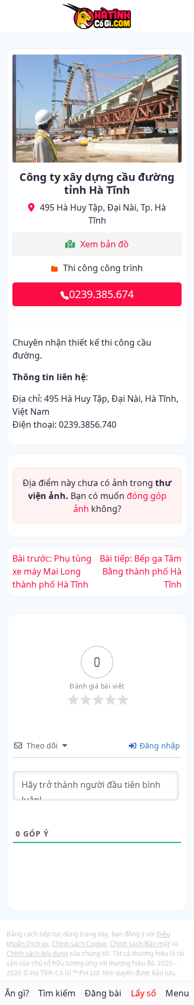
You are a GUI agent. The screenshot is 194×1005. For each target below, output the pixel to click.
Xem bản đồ (104, 244)
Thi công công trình (103, 268)
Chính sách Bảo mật (140, 943)
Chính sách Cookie (79, 943)
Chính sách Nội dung (37, 953)
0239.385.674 (101, 294)
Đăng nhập (158, 745)
